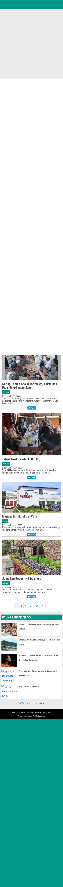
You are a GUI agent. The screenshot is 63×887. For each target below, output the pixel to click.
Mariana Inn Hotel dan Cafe (19, 516)
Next (44, 605)
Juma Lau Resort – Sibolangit (21, 578)
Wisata (6, 583)
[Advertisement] (31, 43)
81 (37, 605)
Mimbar (6, 391)
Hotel (5, 520)
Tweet (32, 408)
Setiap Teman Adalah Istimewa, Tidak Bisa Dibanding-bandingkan (29, 385)
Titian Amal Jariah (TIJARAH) (21, 459)
